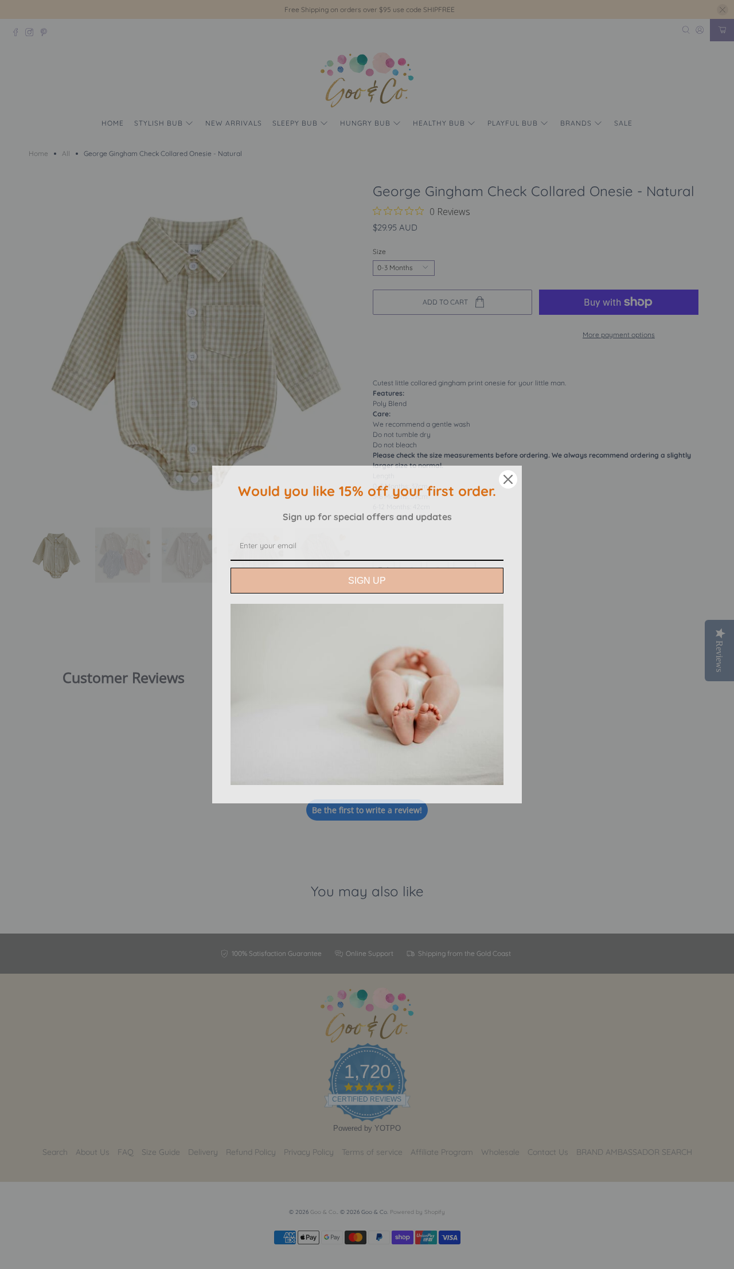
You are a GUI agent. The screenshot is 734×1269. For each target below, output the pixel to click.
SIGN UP (367, 580)
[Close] (508, 479)
